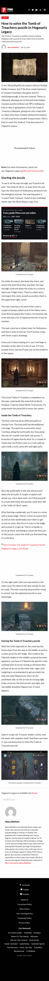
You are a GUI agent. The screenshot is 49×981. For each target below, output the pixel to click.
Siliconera (34, 936)
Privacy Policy (24, 923)
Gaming (5, 18)
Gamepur (37, 933)
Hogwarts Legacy (9, 799)
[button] (44, 10)
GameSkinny (24, 944)
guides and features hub (32, 171)
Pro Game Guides (15, 933)
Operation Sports (38, 944)
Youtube (25, 894)
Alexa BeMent (13, 47)
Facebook (26, 885)
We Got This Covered (18, 940)
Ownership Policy (24, 918)
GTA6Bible (30, 951)
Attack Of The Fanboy (20, 936)
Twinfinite (28, 933)
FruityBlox (38, 947)
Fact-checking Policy (24, 913)
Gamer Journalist (11, 944)
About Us (24, 900)
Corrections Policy (24, 904)
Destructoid (34, 940)
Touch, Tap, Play (25, 947)
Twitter (26, 889)
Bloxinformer (19, 951)
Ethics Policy (24, 909)
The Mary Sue (12, 947)
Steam (34, 793)
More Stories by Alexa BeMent (18, 863)
